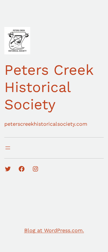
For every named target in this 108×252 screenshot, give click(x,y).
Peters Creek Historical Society (48, 87)
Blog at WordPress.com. (54, 230)
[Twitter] (7, 168)
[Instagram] (35, 168)
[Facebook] (21, 168)
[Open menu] (7, 147)
